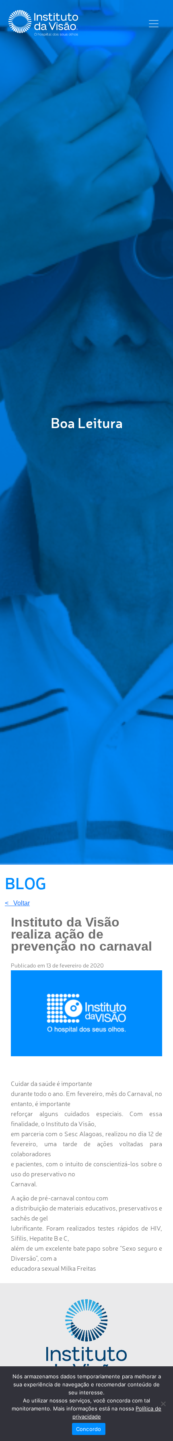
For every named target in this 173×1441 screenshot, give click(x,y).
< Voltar (17, 903)
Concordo (88, 1429)
